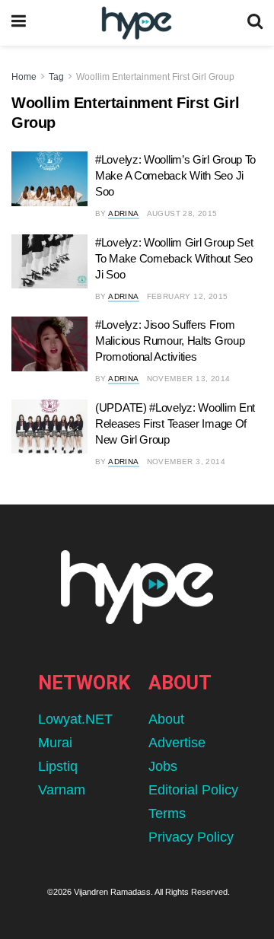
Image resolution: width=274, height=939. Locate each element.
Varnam (61, 789)
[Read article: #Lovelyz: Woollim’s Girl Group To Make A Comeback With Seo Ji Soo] (49, 178)
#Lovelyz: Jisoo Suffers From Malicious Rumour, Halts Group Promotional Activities (169, 340)
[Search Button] (255, 23)
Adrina (123, 213)
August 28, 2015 (182, 213)
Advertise (177, 742)
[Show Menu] (18, 23)
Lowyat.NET (75, 719)
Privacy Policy (191, 837)
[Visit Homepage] (136, 23)
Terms (167, 813)
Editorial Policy (193, 789)
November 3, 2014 (186, 461)
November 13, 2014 (189, 378)
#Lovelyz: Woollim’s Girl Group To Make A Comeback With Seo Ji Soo (175, 175)
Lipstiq (58, 766)
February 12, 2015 (187, 296)
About (166, 719)
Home (24, 77)
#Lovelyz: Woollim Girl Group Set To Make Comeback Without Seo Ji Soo (174, 258)
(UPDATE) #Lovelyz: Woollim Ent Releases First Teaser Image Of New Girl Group (175, 423)
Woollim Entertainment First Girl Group (155, 77)
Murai (55, 742)
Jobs (162, 766)
